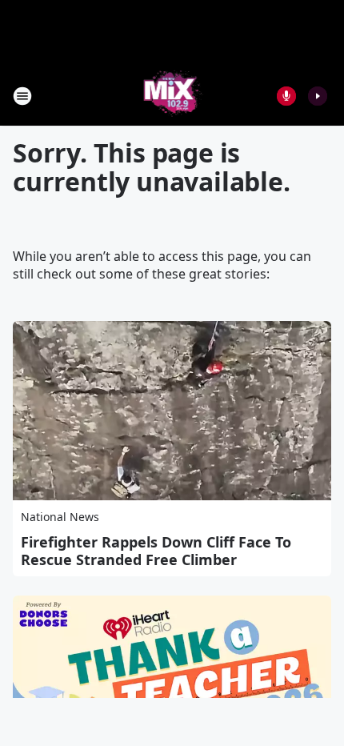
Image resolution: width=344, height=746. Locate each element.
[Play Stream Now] (317, 96)
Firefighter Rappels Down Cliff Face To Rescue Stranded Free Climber (156, 550)
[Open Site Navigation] (22, 96)
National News (60, 516)
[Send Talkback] (286, 96)
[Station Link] (172, 96)
